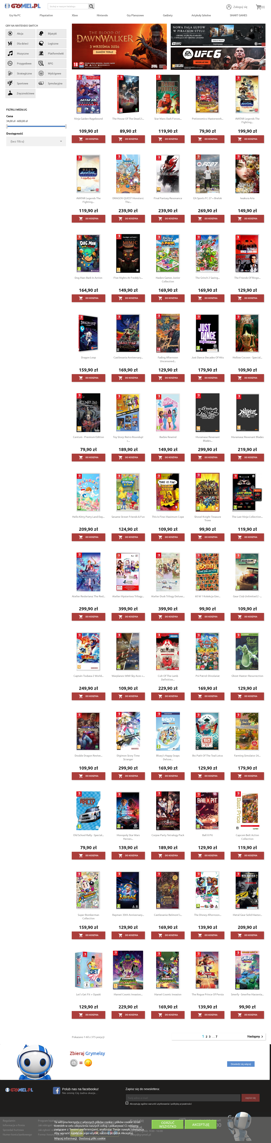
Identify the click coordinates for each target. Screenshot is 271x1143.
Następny (255, 1036)
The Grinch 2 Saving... (207, 277)
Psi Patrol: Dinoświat (208, 675)
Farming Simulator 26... (247, 755)
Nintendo (102, 15)
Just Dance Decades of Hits (208, 357)
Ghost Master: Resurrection (247, 675)
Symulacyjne (55, 83)
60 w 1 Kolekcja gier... (207, 596)
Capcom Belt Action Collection (247, 836)
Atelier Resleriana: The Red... (88, 596)
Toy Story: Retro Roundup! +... (128, 438)
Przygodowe (24, 63)
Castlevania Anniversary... (128, 357)
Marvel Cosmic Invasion (167, 994)
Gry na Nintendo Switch (22, 25)
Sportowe (22, 83)
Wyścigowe (54, 73)
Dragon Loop (88, 357)
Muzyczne (23, 53)
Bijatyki (52, 33)
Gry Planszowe (135, 15)
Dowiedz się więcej (241, 1063)
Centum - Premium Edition (88, 437)
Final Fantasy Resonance (168, 198)
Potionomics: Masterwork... (207, 118)
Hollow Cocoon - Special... (247, 357)
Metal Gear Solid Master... (247, 914)
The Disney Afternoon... (207, 914)
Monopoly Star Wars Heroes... (128, 836)
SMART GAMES (238, 15)
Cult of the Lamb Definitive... (168, 677)
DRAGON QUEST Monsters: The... (128, 199)
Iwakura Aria (247, 198)
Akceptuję (200, 1124)
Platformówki (56, 53)
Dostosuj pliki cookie (92, 1138)
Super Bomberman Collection (88, 916)
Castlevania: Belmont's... (168, 914)
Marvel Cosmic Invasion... (128, 994)
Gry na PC (15, 15)
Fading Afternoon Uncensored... (168, 359)
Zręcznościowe (25, 93)
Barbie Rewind (167, 437)
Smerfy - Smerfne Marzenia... (247, 994)
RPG (50, 63)
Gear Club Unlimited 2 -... (247, 596)
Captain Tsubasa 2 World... (88, 675)
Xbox (75, 15)
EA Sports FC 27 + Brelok (207, 198)
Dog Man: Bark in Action (88, 277)
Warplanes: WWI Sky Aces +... (128, 675)
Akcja (20, 33)
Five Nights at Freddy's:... (128, 277)
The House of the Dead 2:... (128, 118)
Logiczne (53, 43)
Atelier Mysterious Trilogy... (128, 596)
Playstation (46, 15)
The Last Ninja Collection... (247, 516)
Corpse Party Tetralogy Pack (168, 835)
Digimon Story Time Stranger (128, 757)
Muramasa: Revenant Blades (247, 437)
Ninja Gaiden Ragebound (88, 118)
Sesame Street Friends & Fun (128, 516)
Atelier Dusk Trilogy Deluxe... (168, 596)
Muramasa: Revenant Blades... (208, 438)
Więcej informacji (66, 1138)
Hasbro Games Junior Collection (168, 279)
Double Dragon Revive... (88, 755)
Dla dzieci (22, 43)
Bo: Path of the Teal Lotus (207, 755)
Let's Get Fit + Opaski (88, 994)
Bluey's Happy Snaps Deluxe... (168, 757)
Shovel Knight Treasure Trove (207, 518)
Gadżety (168, 15)
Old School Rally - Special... (88, 835)
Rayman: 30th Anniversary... (128, 914)
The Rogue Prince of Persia (208, 994)
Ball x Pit (207, 835)
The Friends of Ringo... (247, 277)
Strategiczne (24, 73)
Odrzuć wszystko (167, 1124)
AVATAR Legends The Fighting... (247, 120)
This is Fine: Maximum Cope (168, 516)
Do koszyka (88, 139)
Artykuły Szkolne (201, 15)
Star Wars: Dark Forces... (168, 118)
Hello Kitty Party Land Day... (88, 516)
